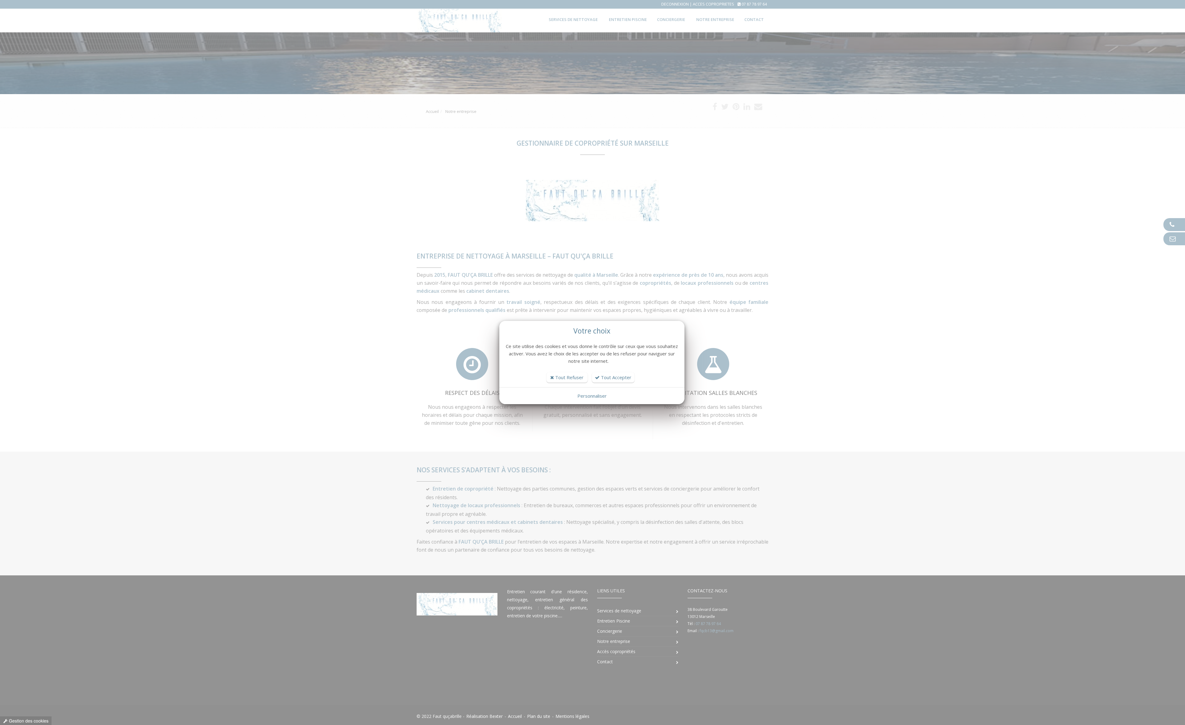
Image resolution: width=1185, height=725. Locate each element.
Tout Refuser (569, 377)
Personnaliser (592, 396)
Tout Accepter (615, 377)
